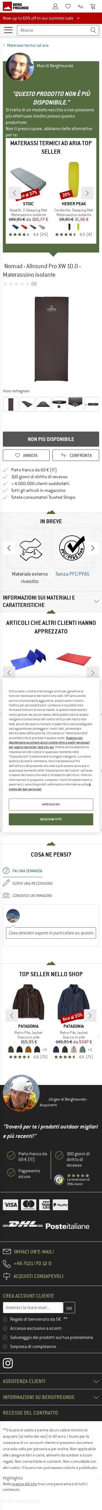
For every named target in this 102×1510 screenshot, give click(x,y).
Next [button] (93, 548)
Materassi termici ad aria (27, 45)
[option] (51, 337)
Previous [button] (9, 548)
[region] (51, 755)
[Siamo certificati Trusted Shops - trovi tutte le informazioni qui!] (59, 1179)
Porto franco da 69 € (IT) (34, 470)
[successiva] (87, 193)
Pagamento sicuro (29, 1173)
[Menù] (8, 29)
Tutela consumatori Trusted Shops (43, 497)
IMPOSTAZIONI (51, 804)
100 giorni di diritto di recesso (39, 477)
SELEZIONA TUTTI (51, 819)
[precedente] (14, 193)
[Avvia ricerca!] (93, 30)
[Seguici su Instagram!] (12, 1364)
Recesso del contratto (30, 1413)
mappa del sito (24, 1483)
